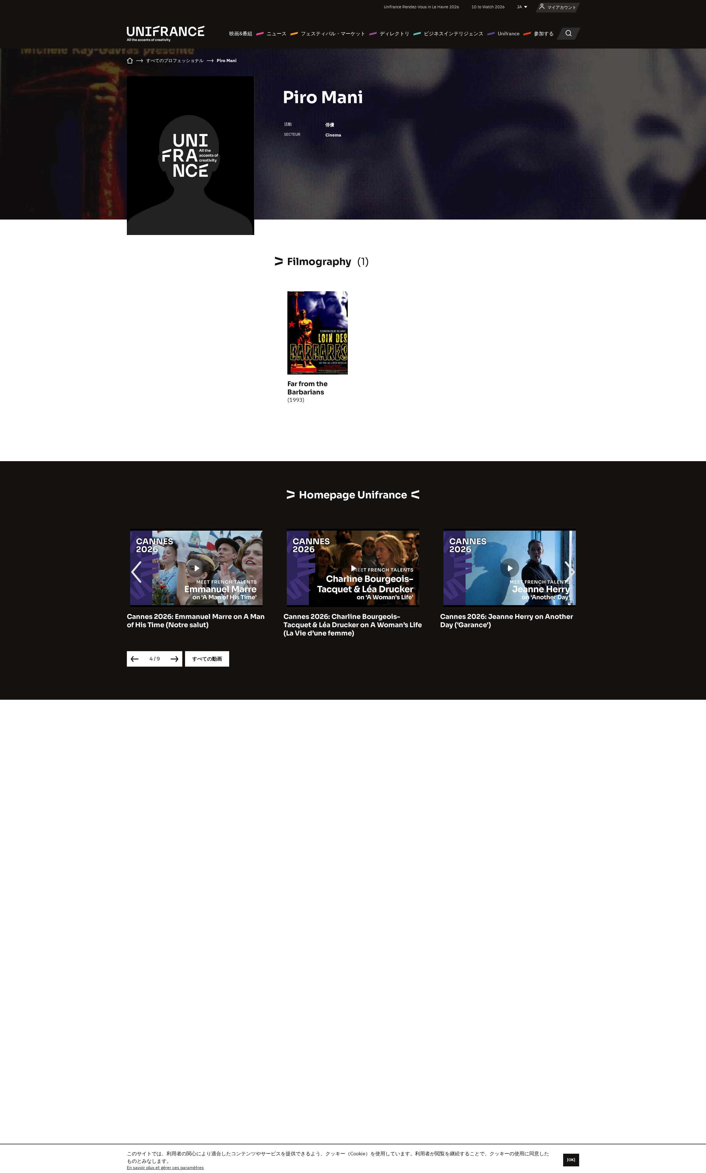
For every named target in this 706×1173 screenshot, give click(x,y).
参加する (544, 33)
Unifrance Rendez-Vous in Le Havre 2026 (421, 6)
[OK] (571, 1159)
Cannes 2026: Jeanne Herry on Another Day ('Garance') (350, 621)
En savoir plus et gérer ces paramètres (165, 1167)
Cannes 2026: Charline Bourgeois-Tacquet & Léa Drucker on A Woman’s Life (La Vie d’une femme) (196, 625)
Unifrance (509, 33)
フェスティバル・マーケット (333, 33)
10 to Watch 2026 (488, 6)
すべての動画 (207, 659)
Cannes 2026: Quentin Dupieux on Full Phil (504, 621)
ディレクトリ (395, 33)
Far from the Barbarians (307, 388)
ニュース (277, 33)
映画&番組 (240, 33)
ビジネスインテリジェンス (453, 33)
